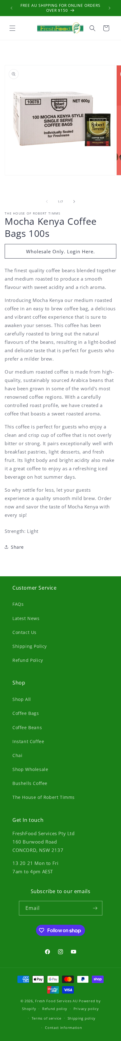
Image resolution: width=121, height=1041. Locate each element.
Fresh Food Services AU (56, 1001)
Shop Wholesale (30, 769)
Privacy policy (86, 1008)
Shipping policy (82, 1018)
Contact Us (24, 632)
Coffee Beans (27, 727)
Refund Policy (27, 660)
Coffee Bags (25, 713)
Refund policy (54, 1008)
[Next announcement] (109, 8)
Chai (17, 755)
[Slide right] (74, 201)
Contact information (63, 1027)
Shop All (21, 699)
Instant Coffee (28, 741)
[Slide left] (47, 201)
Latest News (26, 618)
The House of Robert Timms (43, 797)
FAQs (18, 604)
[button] (12, 28)
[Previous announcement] (11, 8)
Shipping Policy (29, 646)
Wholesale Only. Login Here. (60, 251)
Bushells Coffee (29, 783)
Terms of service (46, 1018)
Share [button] (17, 547)
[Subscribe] (95, 908)
